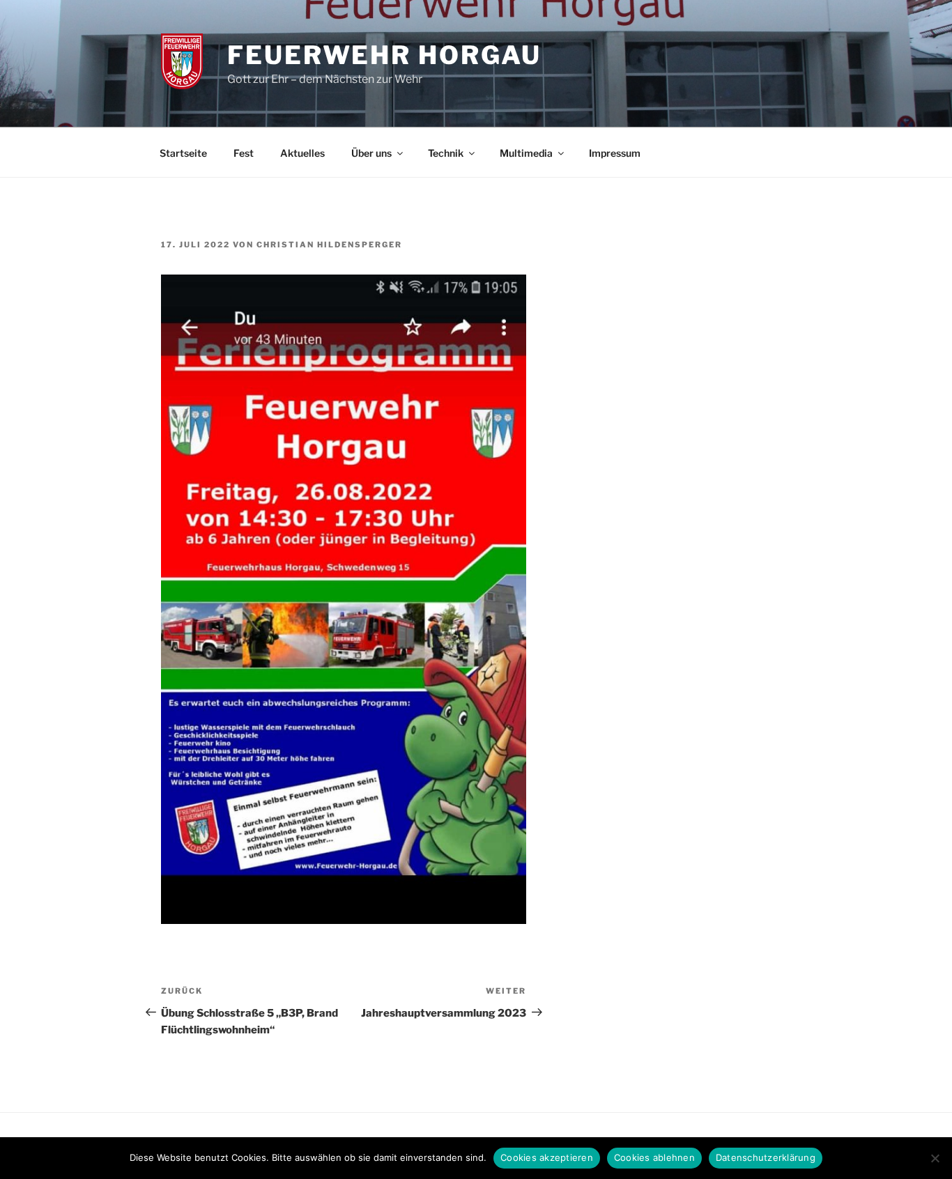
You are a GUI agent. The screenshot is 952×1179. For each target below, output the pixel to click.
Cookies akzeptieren (546, 1157)
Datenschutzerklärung (765, 1157)
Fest (243, 153)
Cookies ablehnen (654, 1157)
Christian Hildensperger (329, 244)
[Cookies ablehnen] (935, 1158)
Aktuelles (302, 153)
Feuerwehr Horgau (384, 55)
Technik (445, 153)
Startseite (183, 153)
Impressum (614, 153)
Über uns (371, 153)
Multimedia (526, 153)
